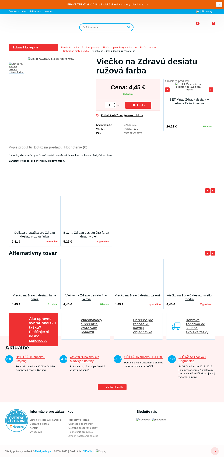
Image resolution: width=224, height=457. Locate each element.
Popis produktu (20, 147)
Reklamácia (35, 11)
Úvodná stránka (70, 47)
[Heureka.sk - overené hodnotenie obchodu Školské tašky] (16, 420)
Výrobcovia (36, 431)
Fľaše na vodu (148, 47)
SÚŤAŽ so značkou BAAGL (143, 357)
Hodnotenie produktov (80, 431)
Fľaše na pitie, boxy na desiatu (120, 47)
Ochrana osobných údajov (82, 427)
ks (118, 105)
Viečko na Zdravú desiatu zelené (137, 295)
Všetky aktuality (114, 387)
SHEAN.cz (88, 451)
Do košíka (139, 105)
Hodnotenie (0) (75, 147)
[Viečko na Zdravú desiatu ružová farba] (51, 58)
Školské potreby (91, 47)
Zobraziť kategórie (25, 47)
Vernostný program (79, 419)
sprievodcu (38, 340)
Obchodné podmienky (80, 423)
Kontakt (49, 11)
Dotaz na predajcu (48, 147)
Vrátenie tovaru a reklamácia (45, 419)
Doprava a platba (17, 11)
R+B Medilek (131, 129)
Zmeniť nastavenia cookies (83, 435)
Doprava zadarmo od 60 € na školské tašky (197, 326)
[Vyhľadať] (129, 27)
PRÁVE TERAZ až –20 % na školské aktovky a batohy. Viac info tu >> (107, 4)
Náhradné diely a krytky (76, 50)
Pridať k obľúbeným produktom (122, 115)
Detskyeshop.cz (44, 451)
